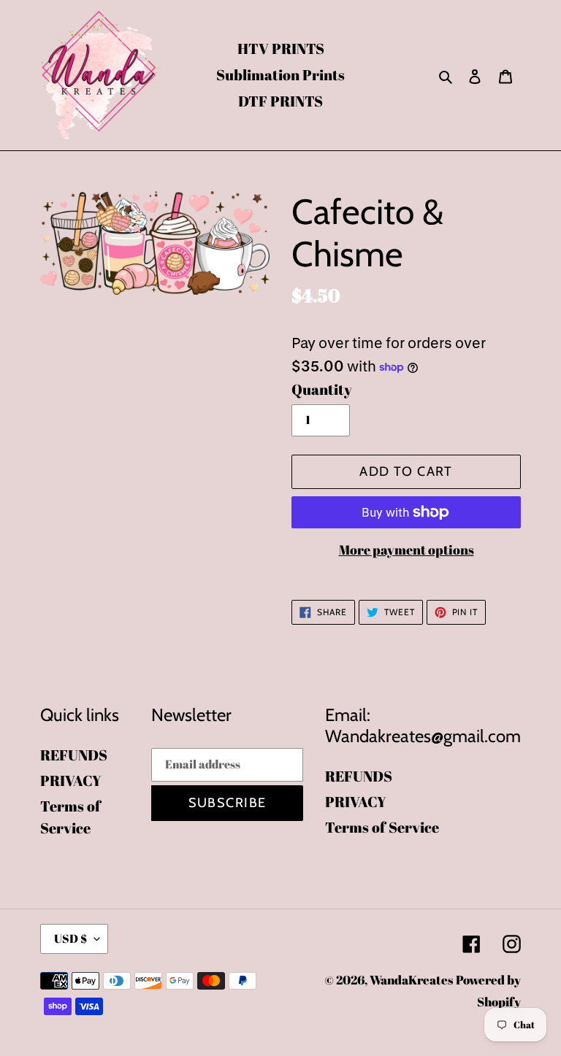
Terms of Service (382, 827)
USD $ (70, 938)
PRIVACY (71, 780)
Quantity (321, 389)
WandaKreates (411, 979)
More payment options (406, 549)
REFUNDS (73, 755)
